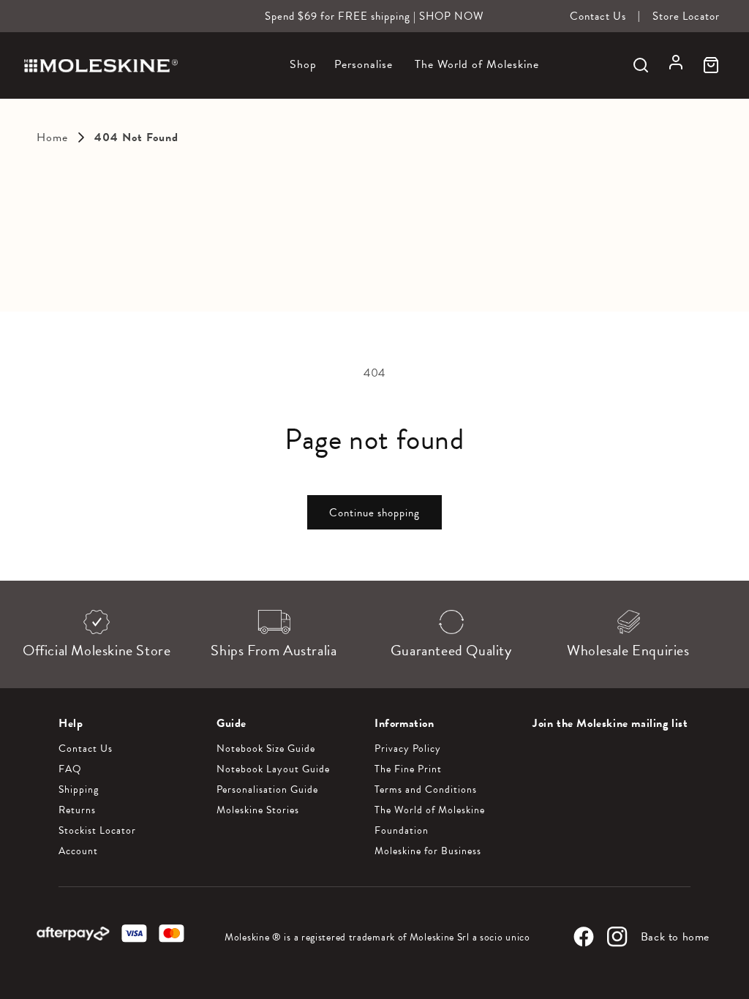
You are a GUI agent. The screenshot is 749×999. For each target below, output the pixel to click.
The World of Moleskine (429, 810)
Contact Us (598, 16)
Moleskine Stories (258, 810)
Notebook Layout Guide (273, 769)
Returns (77, 810)
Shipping (79, 790)
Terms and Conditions (425, 790)
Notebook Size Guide (266, 749)
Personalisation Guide (267, 790)
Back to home (675, 937)
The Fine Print (408, 769)
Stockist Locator (97, 831)
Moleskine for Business (427, 851)
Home (52, 137)
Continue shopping (374, 513)
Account (78, 851)
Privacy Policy (407, 749)
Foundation (401, 831)
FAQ (70, 769)
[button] (303, 73)
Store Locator (686, 16)
